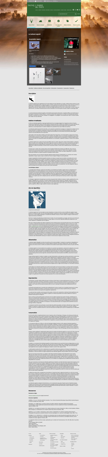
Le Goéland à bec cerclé (36, 226)
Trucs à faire (63, 442)
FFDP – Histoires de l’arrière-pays (74, 439)
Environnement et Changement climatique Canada (51, 453)
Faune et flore (31, 24)
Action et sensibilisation (75, 435)
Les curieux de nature (58, 25)
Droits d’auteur (60, 452)
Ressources (72, 88)
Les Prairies (52, 446)
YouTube (72, 448)
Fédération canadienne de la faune (65, 453)
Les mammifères (42, 435)
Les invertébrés (42, 440)
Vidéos (62, 435)
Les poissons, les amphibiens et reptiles (43, 438)
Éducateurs (41, 442)
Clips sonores (63, 436)
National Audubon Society (34, 395)
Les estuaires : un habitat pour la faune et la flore (54, 445)
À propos (30, 435)
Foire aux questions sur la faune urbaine (71, 64)
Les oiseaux (36, 29)
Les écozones (52, 443)
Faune (32, 29)
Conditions (64, 452)
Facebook (72, 443)
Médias (31, 442)
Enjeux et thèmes (67, 24)
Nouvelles (30, 444)
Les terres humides (67, 61)
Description (31, 88)
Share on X (39, 66)
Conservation (66, 88)
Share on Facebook (32, 66)
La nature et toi (63, 444)
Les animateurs (32, 438)
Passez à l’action (76, 24)
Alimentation (53, 88)
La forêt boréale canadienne (52, 438)
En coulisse (31, 439)
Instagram (72, 444)
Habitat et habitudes (38, 88)
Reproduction (60, 88)
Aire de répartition (46, 88)
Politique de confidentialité (53, 452)
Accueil (29, 29)
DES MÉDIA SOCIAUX (73, 441)
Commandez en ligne (45, 452)
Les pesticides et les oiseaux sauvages (71, 62)
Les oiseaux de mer (67, 59)
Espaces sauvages (40, 24)
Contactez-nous (41, 445)
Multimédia (49, 24)
